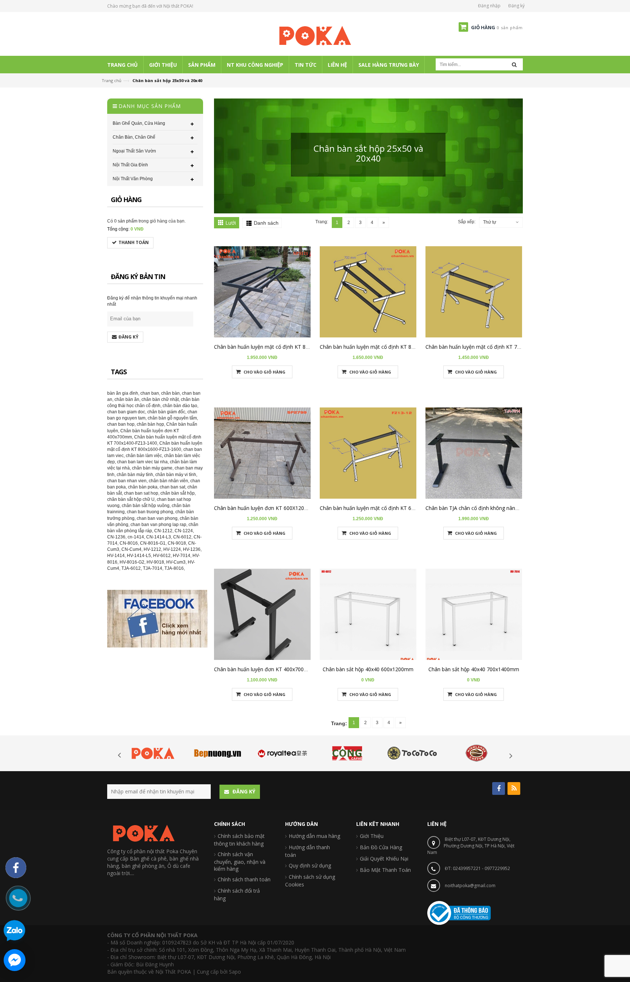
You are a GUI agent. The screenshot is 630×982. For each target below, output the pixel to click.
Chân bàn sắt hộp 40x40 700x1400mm (473, 669)
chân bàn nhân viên (168, 480)
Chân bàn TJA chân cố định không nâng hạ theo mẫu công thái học (504, 507)
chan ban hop (121, 424)
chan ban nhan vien (127, 480)
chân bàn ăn (126, 399)
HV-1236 (192, 549)
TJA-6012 (131, 568)
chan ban (149, 393)
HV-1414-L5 (139, 555)
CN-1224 (184, 530)
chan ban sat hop (141, 493)
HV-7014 (181, 555)
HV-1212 (152, 549)
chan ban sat (172, 487)
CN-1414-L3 (158, 537)
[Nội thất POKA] (315, 35)
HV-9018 (155, 562)
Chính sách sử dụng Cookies (310, 880)
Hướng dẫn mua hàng (314, 835)
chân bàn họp (150, 424)
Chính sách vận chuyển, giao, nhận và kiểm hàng (239, 861)
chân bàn (170, 393)
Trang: (321, 221)
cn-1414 (136, 537)
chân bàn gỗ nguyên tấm (172, 418)
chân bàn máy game (152, 468)
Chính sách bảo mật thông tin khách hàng (239, 839)
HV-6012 (162, 555)
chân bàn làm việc (144, 455)
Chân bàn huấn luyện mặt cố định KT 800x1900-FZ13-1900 (283, 346)
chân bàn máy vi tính (175, 474)
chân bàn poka (143, 487)
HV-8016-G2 (132, 562)
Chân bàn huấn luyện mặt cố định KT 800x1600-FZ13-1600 (389, 346)
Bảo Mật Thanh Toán (385, 869)
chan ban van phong (157, 518)
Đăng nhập (489, 6)
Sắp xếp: (466, 221)
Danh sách (266, 223)
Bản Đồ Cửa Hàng (381, 847)
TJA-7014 (152, 568)
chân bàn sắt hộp (177, 493)
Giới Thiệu (372, 835)
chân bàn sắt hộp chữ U (131, 499)
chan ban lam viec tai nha (142, 461)
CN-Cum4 (131, 549)
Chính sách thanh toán (244, 879)
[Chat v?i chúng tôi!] (15, 960)
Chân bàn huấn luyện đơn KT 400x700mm (263, 669)
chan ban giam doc (126, 411)
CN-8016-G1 (153, 543)
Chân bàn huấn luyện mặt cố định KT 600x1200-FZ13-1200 (389, 507)
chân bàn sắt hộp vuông (146, 505)
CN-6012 (182, 537)
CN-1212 (163, 530)
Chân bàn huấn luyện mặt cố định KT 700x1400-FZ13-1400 (494, 346)
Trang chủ (111, 80)
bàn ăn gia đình (122, 393)
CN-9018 (177, 543)
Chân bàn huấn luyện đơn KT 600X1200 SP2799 (270, 507)
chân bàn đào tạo (180, 405)
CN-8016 (129, 543)
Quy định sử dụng (310, 865)
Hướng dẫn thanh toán (307, 851)
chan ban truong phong (150, 511)
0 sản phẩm (125, 221)
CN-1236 (116, 537)
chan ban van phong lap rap (158, 524)
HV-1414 (116, 555)
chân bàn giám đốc (166, 411)
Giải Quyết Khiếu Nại (384, 858)
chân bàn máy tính (135, 474)
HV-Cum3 (176, 562)
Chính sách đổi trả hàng (237, 894)
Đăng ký (516, 6)
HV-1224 (172, 549)
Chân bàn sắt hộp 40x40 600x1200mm (368, 669)
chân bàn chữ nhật (160, 399)
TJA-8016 (174, 568)
